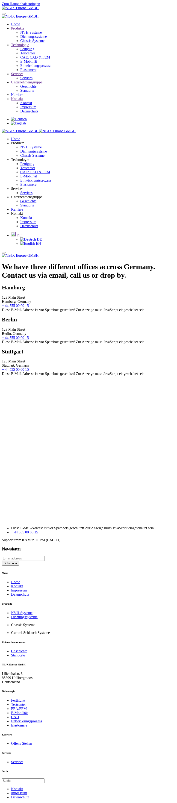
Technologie (20, 45)
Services (17, 74)
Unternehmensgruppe (26, 82)
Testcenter (27, 53)
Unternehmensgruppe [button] (26, 197)
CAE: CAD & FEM (35, 57)
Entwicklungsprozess (35, 66)
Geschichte (28, 86)
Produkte (17, 28)
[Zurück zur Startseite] (20, 8)
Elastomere (28, 70)
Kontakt (17, 99)
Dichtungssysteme (33, 36)
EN (38, 243)
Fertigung (27, 49)
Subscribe (10, 563)
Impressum (28, 107)
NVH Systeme (31, 32)
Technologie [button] (20, 160)
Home (15, 24)
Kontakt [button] (17, 213)
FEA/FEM (19, 709)
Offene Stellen (21, 743)
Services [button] (17, 189)
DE (39, 239)
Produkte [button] (17, 143)
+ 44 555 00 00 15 (15, 306)
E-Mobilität (28, 61)
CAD (15, 717)
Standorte (27, 90)
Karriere (17, 95)
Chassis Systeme (32, 41)
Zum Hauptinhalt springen (21, 4)
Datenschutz (29, 111)
